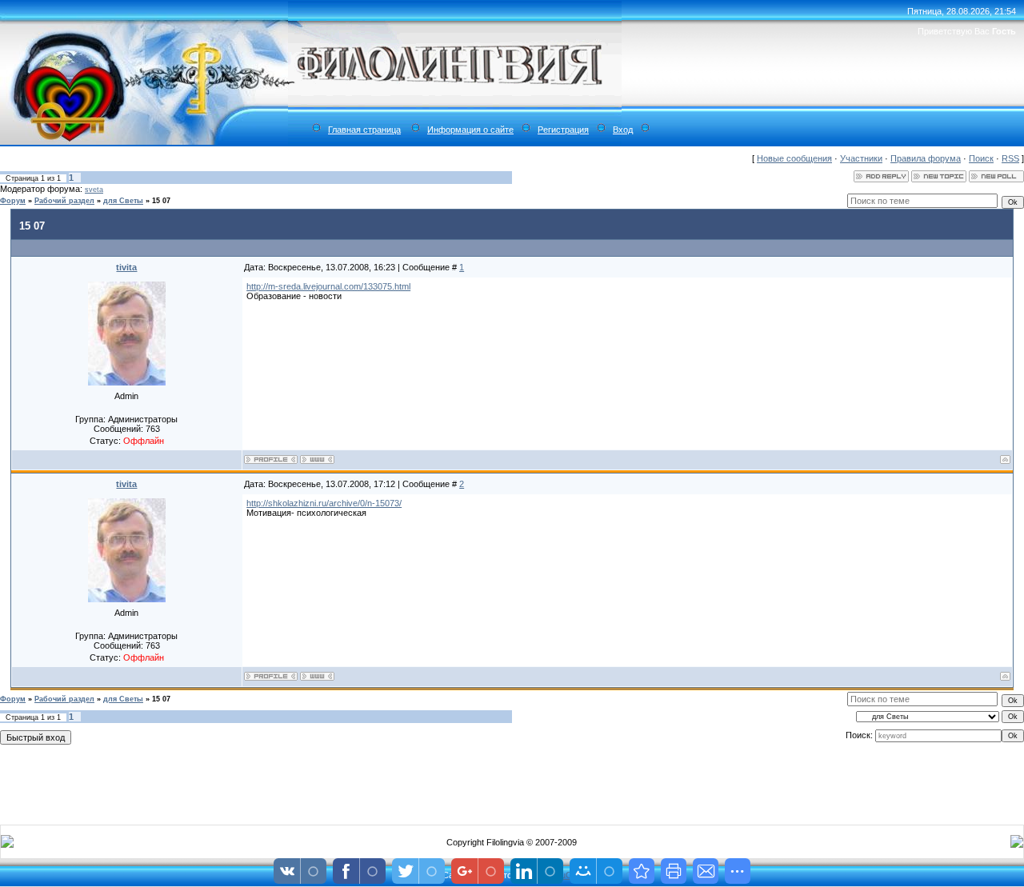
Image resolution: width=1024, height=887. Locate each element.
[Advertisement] (512, 781)
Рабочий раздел (64, 201)
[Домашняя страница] (317, 459)
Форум (13, 201)
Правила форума (925, 158)
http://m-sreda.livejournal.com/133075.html (328, 286)
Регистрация (563, 129)
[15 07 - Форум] (641, 871)
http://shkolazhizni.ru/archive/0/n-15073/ (324, 503)
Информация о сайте (470, 129)
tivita (126, 267)
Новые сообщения (794, 158)
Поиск (981, 158)
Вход (623, 129)
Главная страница (364, 129)
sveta (94, 190)
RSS (1010, 158)
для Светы (123, 201)
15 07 (161, 201)
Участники (861, 158)
